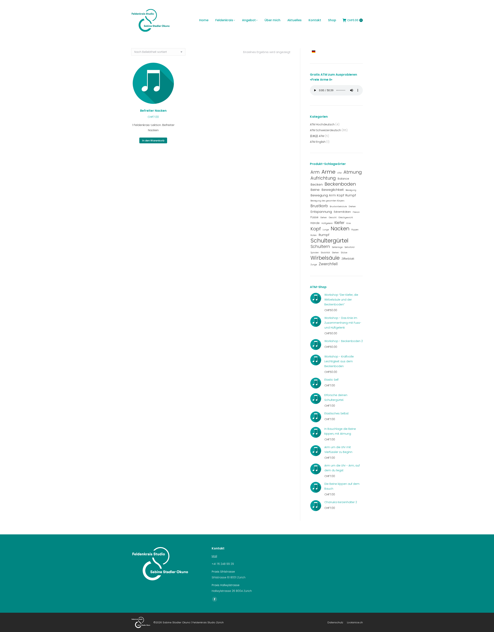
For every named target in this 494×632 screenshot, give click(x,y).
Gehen (323, 217)
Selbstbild (349, 247)
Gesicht (333, 217)
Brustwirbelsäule (338, 206)
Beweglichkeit (332, 189)
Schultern (320, 246)
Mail (214, 556)
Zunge (313, 264)
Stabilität (325, 252)
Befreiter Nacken (153, 110)
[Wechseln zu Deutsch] (314, 51)
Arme (328, 171)
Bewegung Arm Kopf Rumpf (333, 195)
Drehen (352, 206)
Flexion (356, 212)
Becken (316, 184)
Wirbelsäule (325, 257)
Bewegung (351, 190)
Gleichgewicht (345, 217)
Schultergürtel (329, 240)
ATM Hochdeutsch (322, 124)
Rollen (313, 235)
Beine (315, 189)
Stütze (344, 252)
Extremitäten (342, 212)
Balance (343, 179)
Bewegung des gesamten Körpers (327, 200)
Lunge (326, 229)
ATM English (318, 142)
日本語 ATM (317, 136)
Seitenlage (337, 247)
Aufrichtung (323, 178)
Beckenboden (340, 184)
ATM (339, 173)
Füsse (314, 217)
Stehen (335, 252)
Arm (315, 172)
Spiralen (314, 252)
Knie (348, 223)
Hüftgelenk (326, 223)
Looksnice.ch (355, 622)
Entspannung (321, 211)
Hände (315, 223)
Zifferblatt (348, 259)
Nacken (340, 228)
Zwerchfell (328, 264)
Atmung (352, 172)
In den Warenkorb (153, 140)
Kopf (315, 228)
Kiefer (339, 222)
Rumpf (324, 234)
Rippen (355, 229)
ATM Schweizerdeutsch (325, 130)
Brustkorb (319, 206)
